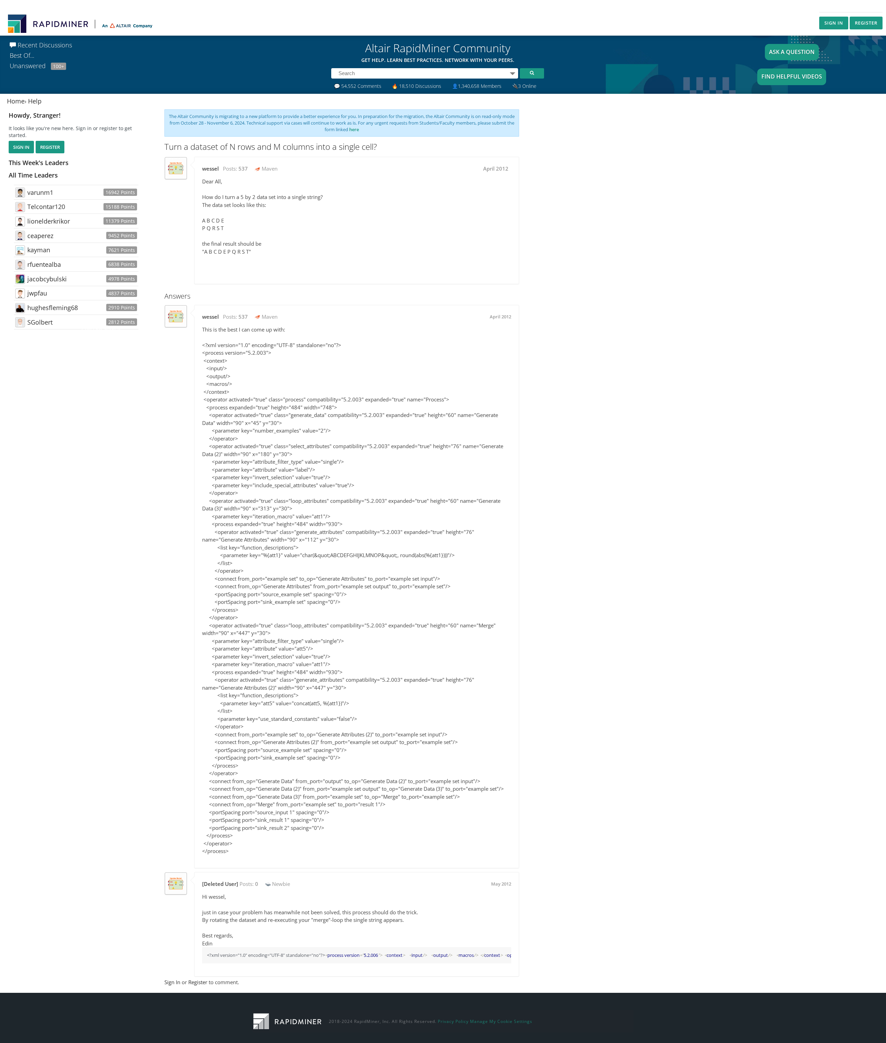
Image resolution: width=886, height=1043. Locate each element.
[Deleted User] (220, 883)
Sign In (833, 23)
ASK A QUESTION (792, 52)
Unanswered (37, 66)
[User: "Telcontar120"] (20, 207)
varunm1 (40, 192)
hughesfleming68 (52, 307)
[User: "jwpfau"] (20, 293)
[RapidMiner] (287, 1021)
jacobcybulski (47, 279)
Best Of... (22, 55)
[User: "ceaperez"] (20, 236)
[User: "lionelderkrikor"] (20, 221)
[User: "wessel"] (176, 168)
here (354, 129)
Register (866, 23)
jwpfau (37, 293)
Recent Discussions (44, 45)
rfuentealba (44, 264)
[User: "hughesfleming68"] (20, 308)
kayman (38, 250)
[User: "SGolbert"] (20, 322)
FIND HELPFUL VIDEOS (791, 76)
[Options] (512, 73)
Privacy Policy (453, 1021)
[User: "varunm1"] (20, 192)
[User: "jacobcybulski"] (20, 279)
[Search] (532, 73)
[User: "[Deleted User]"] (176, 883)
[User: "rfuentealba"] (20, 265)
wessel (210, 168)
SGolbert (40, 322)
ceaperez (40, 236)
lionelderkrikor (48, 221)
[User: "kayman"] (20, 250)
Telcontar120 (46, 206)
